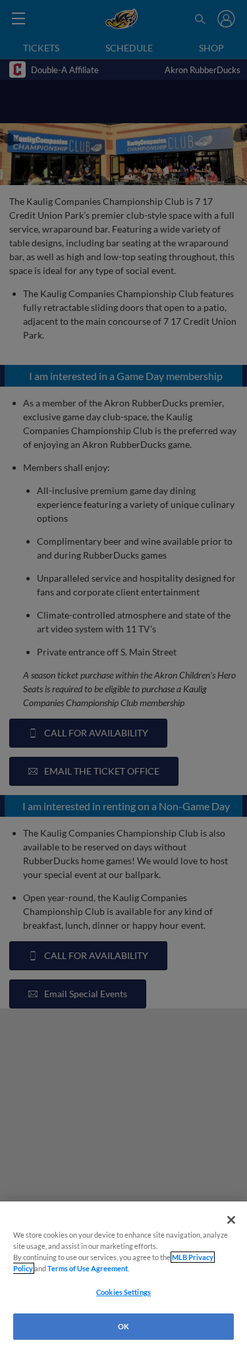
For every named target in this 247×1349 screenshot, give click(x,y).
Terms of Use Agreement (87, 1268)
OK (123, 1326)
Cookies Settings (123, 1292)
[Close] (231, 1219)
